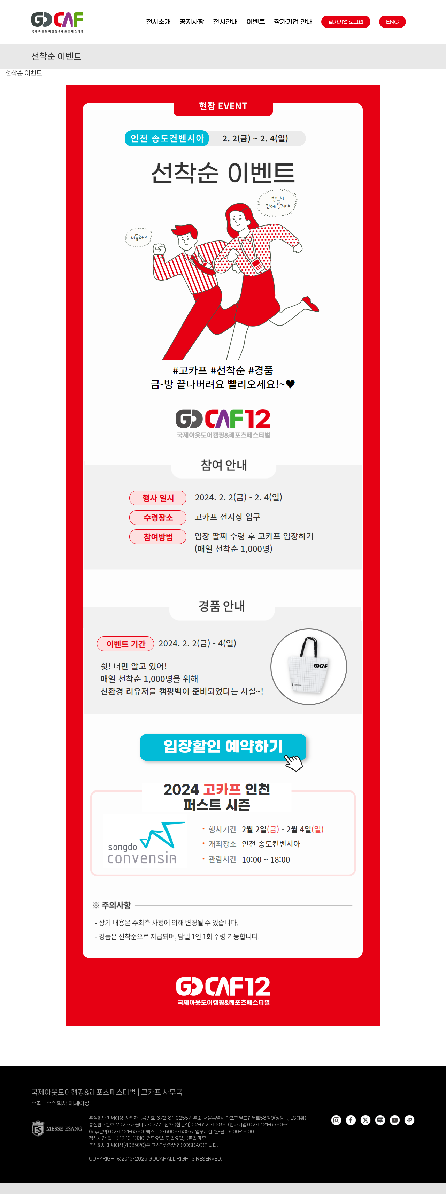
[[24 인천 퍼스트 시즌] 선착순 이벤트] (223, 87)
